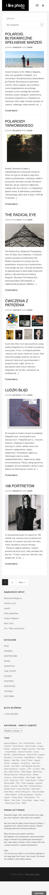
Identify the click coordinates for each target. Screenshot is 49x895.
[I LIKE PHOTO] (15, 3)
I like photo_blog (32, 874)
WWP (24, 803)
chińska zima (10, 603)
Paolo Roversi (30, 780)
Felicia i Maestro (11, 618)
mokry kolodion (18, 777)
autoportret (15, 748)
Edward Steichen (18, 754)
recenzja (14, 786)
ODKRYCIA (9, 666)
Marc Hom (9, 623)
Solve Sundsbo (38, 791)
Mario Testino (14, 771)
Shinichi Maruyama (22, 791)
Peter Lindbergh (28, 783)
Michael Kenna (25, 774)
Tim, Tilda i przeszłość (14, 628)
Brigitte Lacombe (28, 748)
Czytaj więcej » (12, 110)
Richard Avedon (35, 786)
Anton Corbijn (30, 746)
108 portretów (19, 485)
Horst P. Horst (26, 760)
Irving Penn (25, 763)
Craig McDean (10, 751)
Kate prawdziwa (11, 613)
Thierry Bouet (17, 797)
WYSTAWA (9, 696)
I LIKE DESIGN (11, 713)
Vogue (36, 800)
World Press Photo (12, 803)
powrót (7, 608)
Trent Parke (15, 800)
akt (20, 743)
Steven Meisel (11, 794)
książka (22, 768)
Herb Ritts (16, 760)
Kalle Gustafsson (11, 768)
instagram (15, 763)
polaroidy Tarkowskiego (19, 123)
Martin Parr (37, 771)
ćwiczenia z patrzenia (16, 302)
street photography (25, 794)
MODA (7, 660)
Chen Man (41, 748)
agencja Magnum (11, 743)
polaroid (39, 783)
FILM (6, 645)
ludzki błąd (16, 389)
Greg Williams (29, 757)
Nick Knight (30, 777)
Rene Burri (23, 786)
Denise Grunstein (25, 751)
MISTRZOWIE (10, 655)
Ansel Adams (18, 746)
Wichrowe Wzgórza (13, 598)
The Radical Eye (20, 214)
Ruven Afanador (23, 788)
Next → (22, 582)
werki (42, 800)
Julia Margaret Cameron (30, 766)
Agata (29, 47)
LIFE (29, 768)
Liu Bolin (36, 768)
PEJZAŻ (8, 676)
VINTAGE (8, 691)
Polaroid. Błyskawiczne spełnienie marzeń (23, 38)
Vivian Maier (27, 800)
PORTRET (9, 681)
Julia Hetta (15, 766)
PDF (18, 783)
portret (6, 786)
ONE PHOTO (10, 671)
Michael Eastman (11, 774)
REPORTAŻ (9, 686)
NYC (22, 780)
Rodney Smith (9, 788)
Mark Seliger (26, 771)
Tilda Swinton (29, 797)
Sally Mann (35, 788)
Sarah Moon (9, 791)
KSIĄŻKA (8, 650)
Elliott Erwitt (32, 754)
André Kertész (29, 743)
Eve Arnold (18, 757)
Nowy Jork (14, 780)
